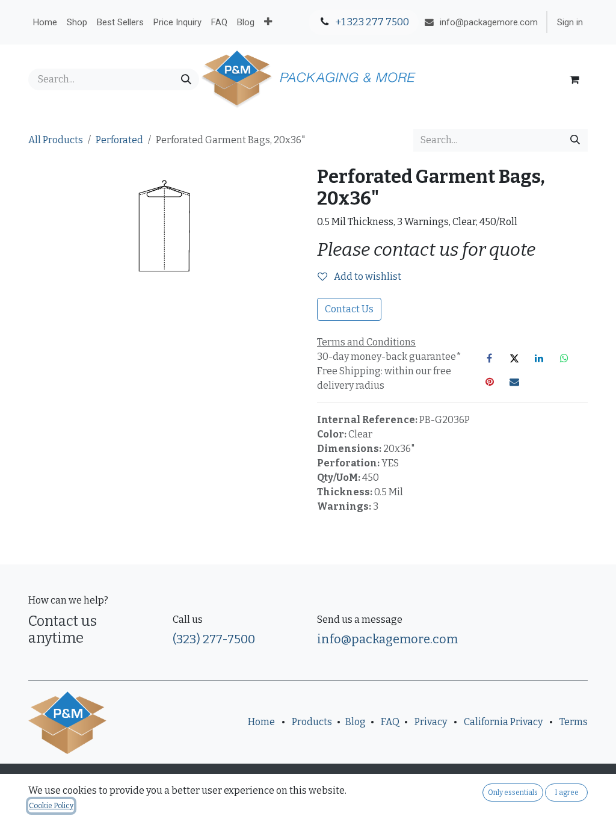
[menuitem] (45, 22)
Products (312, 722)
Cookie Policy (51, 806)
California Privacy (503, 722)
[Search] (186, 79)
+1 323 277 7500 (371, 22)
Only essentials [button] (513, 792)
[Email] (514, 381)
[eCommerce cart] (574, 79)
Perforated (119, 140)
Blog (355, 722)
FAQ (390, 722)
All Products (55, 140)
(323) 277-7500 (214, 639)
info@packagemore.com (387, 639)
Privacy (430, 722)
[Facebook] (489, 358)
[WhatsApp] (564, 358)
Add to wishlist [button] (366, 276)
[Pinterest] (489, 381)
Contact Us (349, 309)
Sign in (570, 22)
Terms (573, 722)
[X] (514, 358)
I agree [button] (567, 792)
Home (261, 722)
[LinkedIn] (539, 358)
